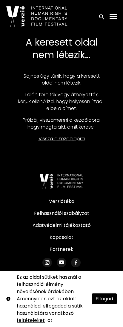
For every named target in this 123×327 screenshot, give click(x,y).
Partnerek (61, 249)
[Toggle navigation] (113, 16)
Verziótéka (61, 201)
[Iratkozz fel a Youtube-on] (61, 262)
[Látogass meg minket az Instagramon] (47, 262)
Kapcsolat (61, 237)
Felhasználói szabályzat (61, 213)
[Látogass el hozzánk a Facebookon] (76, 262)
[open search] (102, 16)
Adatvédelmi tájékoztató (62, 225)
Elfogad (104, 298)
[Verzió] (61, 181)
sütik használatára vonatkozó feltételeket (50, 313)
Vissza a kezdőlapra (62, 138)
